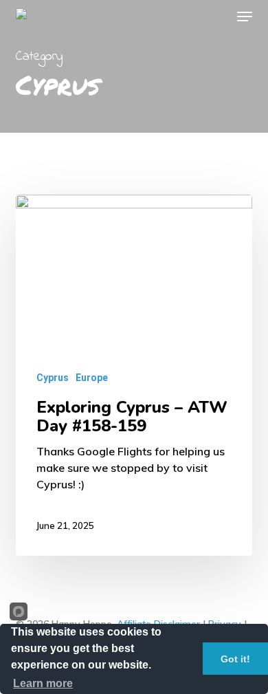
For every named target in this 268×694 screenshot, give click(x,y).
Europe (92, 377)
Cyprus (52, 377)
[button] (244, 16)
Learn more (43, 683)
